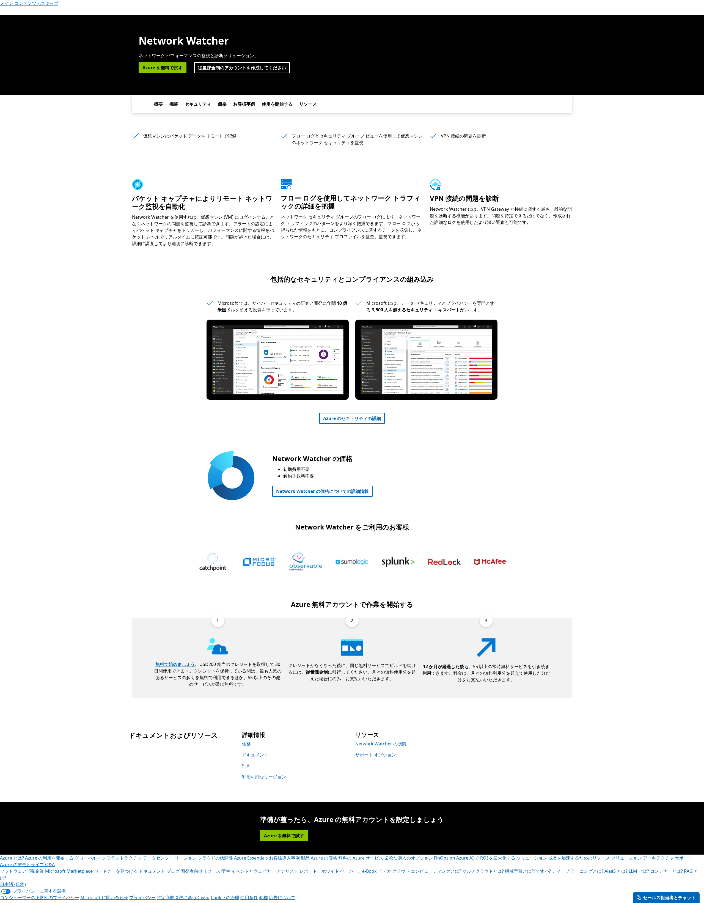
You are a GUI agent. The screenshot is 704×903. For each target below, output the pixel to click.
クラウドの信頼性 (215, 858)
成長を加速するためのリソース (579, 858)
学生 (225, 871)
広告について (282, 897)
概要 (158, 104)
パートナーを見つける (116, 871)
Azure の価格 (324, 858)
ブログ (173, 871)
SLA (245, 766)
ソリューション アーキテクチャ (642, 858)
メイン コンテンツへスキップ (29, 3)
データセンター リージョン (170, 858)
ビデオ (384, 871)
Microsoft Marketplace (69, 871)
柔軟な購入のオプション (408, 858)
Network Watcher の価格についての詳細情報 (322, 491)
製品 (305, 858)
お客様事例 (244, 104)
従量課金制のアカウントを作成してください (242, 68)
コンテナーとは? (666, 871)
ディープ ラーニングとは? (577, 871)
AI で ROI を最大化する (492, 858)
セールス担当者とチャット (669, 897)
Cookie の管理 (225, 897)
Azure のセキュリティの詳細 (352, 418)
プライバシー (142, 897)
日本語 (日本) (13, 884)
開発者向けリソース (200, 871)
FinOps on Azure (451, 858)
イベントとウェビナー (253, 871)
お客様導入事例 (284, 858)
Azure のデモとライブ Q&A (27, 864)
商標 (263, 897)
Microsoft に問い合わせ (104, 897)
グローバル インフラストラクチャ (108, 858)
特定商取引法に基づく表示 (183, 897)
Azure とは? (12, 858)
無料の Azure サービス (360, 858)
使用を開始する (277, 104)
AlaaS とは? (616, 871)
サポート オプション (375, 755)
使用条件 (249, 897)
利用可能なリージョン (264, 777)
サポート (683, 858)
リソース (308, 104)
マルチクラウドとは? (483, 871)
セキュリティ (198, 104)
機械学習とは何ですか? (528, 871)
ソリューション (531, 858)
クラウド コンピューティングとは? (426, 871)
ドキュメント (255, 755)
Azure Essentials (251, 858)
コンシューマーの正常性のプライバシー (39, 897)
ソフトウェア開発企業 (22, 871)
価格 (222, 104)
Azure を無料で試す (162, 68)
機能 (173, 104)
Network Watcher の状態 (380, 744)
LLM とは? (639, 871)
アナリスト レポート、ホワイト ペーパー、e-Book (326, 871)
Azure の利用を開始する (49, 858)
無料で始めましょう (175, 664)
